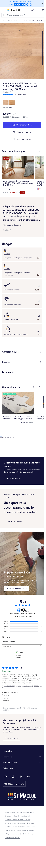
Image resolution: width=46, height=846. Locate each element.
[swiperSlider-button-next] (39, 151)
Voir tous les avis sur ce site (22, 616)
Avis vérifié (7, 671)
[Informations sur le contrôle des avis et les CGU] (35, 614)
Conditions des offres (26, 812)
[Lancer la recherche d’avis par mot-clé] (41, 646)
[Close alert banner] (42, 3)
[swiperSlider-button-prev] (33, 151)
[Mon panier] (43, 10)
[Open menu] (3, 10)
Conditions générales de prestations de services (19, 823)
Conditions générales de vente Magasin (17, 816)
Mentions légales (10, 830)
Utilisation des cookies (12, 837)
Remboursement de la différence (26, 830)
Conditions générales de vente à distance (17, 820)
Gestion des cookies (29, 834)
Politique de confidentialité (13, 834)
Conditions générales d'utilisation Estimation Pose (20, 827)
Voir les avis (21, 95)
